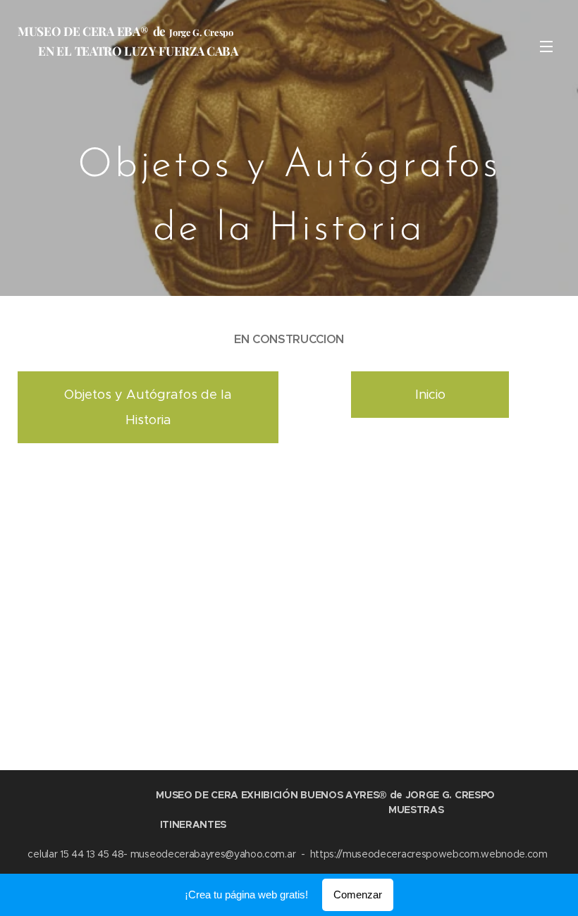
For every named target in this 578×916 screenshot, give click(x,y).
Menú (546, 46)
